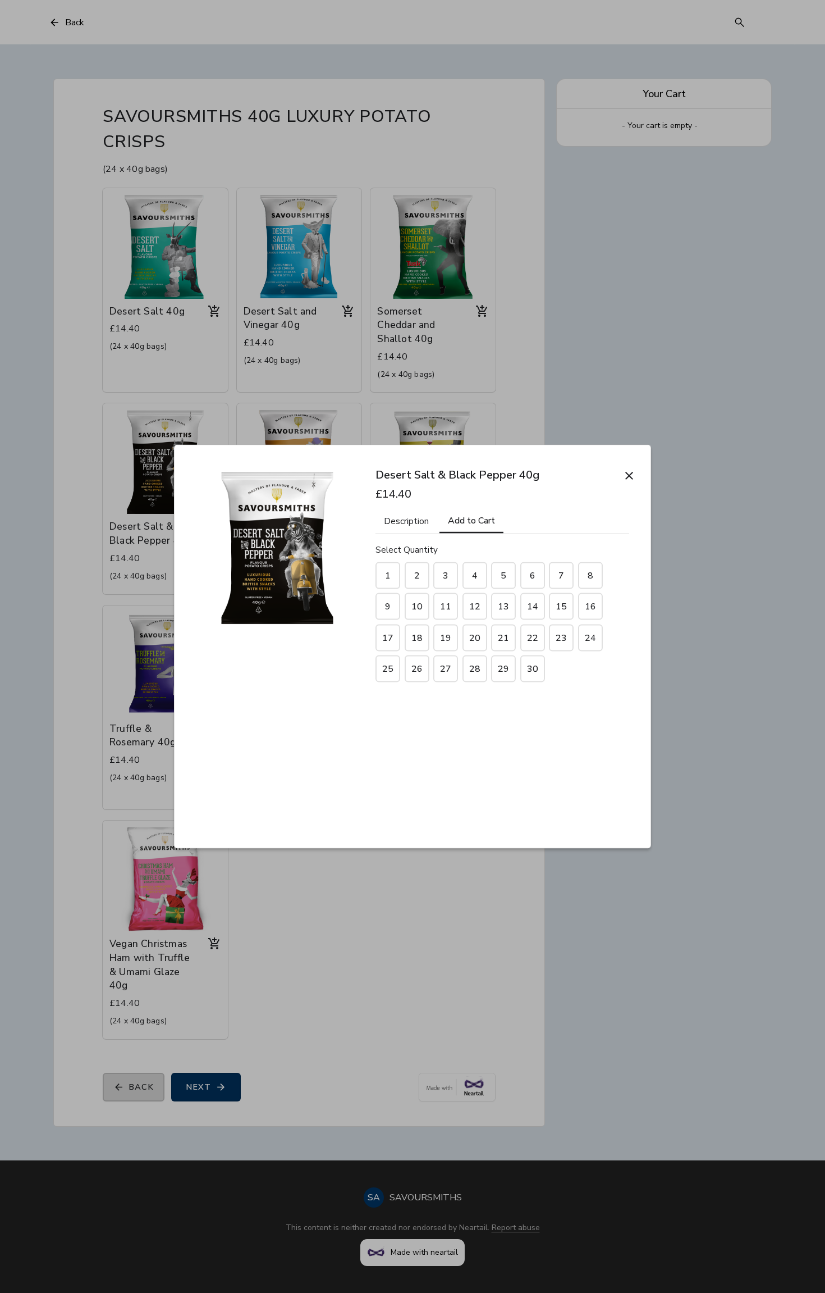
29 (503, 669)
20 (474, 637)
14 (532, 606)
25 (387, 669)
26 (417, 669)
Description (406, 521)
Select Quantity (406, 550)
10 (417, 606)
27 (445, 669)
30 (532, 669)
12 (474, 606)
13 (503, 606)
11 (445, 606)
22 (532, 637)
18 (417, 637)
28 (474, 669)
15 (561, 606)
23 (561, 637)
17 (387, 637)
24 (590, 637)
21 (503, 637)
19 (445, 637)
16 (590, 606)
